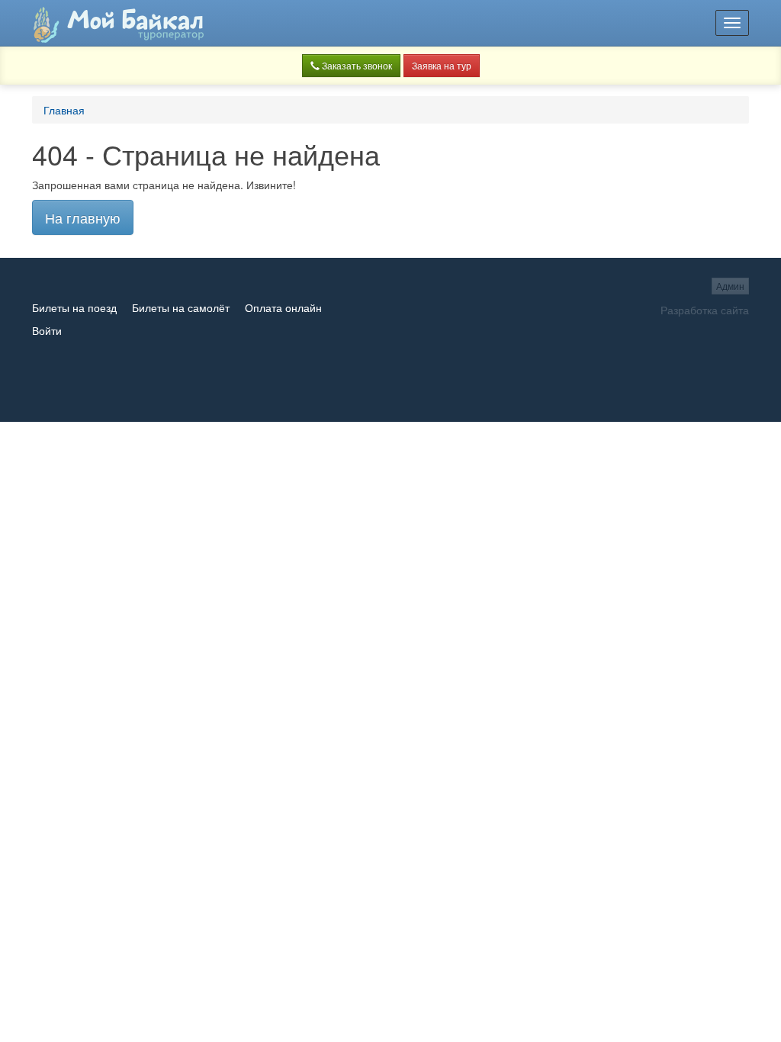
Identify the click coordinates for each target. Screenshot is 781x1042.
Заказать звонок (356, 65)
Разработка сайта (704, 309)
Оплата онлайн (283, 307)
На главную (83, 217)
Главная (64, 109)
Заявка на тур (441, 65)
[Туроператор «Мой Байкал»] (118, 23)
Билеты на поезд (74, 307)
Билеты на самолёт (181, 307)
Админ (730, 285)
